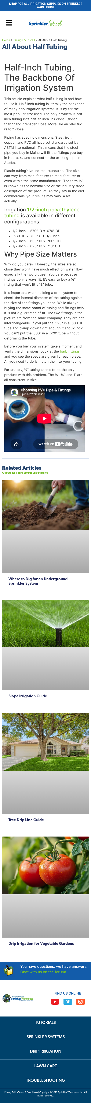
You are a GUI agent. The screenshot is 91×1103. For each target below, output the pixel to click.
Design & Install (24, 40)
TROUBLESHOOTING (45, 1081)
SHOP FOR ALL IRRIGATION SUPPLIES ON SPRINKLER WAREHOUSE (45, 5)
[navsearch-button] (76, 23)
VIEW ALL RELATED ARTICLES (25, 473)
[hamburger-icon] (9, 23)
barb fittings (69, 351)
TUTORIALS (45, 1023)
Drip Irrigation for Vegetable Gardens (41, 944)
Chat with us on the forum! (43, 972)
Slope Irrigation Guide (27, 696)
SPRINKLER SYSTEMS (45, 1037)
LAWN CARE (45, 1066)
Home (6, 40)
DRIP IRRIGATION (45, 1051)
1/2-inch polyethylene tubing (42, 213)
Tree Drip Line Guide (26, 820)
